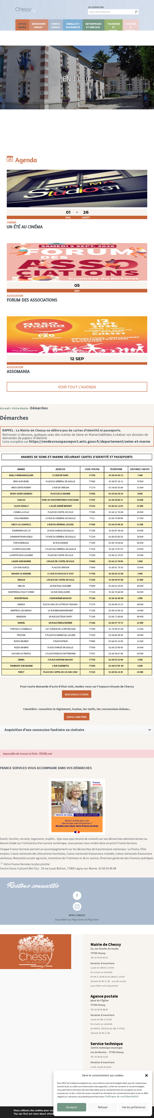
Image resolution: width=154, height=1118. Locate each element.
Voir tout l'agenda (77, 386)
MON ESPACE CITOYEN (76, 694)
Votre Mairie (22, 25)
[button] (146, 1075)
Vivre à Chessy (55, 25)
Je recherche (96, 7)
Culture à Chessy (130, 26)
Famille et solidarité (73, 25)
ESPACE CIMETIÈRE (77, 716)
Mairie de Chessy (106, 944)
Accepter (71, 1107)
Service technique (107, 1043)
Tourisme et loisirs (113, 26)
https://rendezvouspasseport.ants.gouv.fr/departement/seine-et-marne (89, 441)
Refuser (103, 1107)
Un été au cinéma (25, 226)
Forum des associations (32, 299)
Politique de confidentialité (121, 1096)
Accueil (5, 408)
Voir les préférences (134, 1107)
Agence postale (104, 996)
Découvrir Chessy (38, 25)
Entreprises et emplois (93, 25)
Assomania (18, 371)
